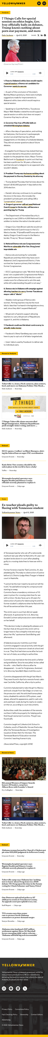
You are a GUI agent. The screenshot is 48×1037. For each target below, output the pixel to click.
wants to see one (19, 86)
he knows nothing (31, 173)
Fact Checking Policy (9, 1014)
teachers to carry (18, 291)
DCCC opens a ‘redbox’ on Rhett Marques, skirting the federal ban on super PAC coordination (23, 452)
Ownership (24, 1014)
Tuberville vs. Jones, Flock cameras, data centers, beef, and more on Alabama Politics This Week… (24, 384)
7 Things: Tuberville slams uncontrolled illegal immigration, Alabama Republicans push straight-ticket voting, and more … (20, 423)
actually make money (12, 328)
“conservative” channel (13, 201)
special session (11, 83)
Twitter (38, 35)
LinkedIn (41, 35)
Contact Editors (37, 1014)
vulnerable (16, 246)
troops (12, 207)
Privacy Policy (7, 1009)
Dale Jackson (7, 35)
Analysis (5, 12)
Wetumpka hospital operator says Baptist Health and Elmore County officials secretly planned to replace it (18, 480)
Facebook (45, 35)
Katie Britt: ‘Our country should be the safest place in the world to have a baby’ (19, 465)
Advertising (6, 1020)
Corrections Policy (22, 1009)
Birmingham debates (21, 125)
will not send (27, 204)
